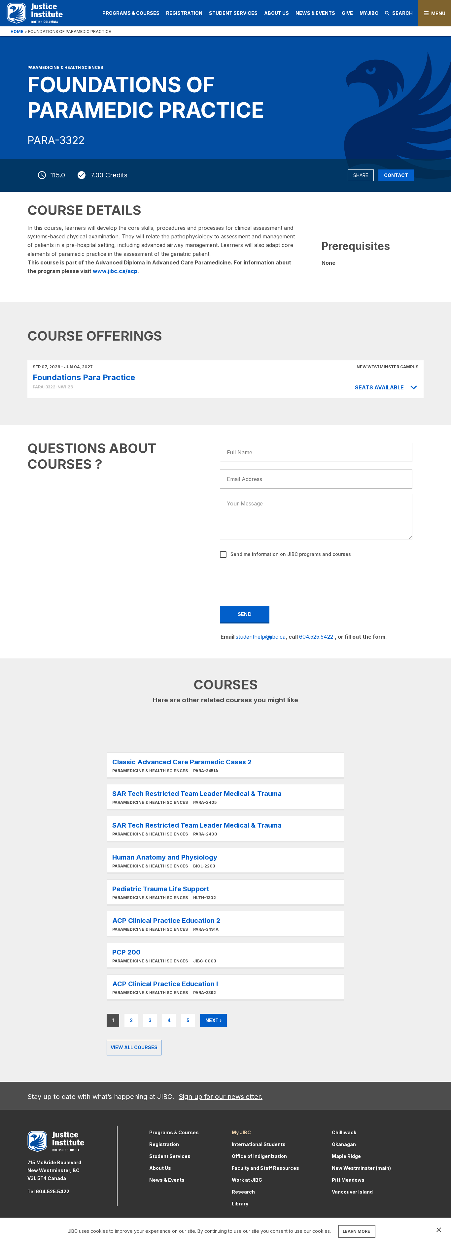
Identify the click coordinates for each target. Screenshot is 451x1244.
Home (17, 31)
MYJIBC (369, 13)
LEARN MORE (356, 1231)
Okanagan (344, 1144)
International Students (259, 1144)
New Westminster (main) (361, 1168)
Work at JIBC (247, 1180)
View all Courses (134, 1047)
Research (243, 1192)
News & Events (315, 13)
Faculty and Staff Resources (265, 1168)
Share (360, 175)
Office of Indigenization (259, 1156)
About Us (276, 13)
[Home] (35, 13)
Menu (438, 13)
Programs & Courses (130, 13)
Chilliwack (344, 1132)
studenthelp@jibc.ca (261, 636)
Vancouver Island (352, 1192)
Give (347, 13)
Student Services (233, 13)
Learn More (225, 765)
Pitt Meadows (348, 1180)
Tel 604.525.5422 (48, 1191)
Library (240, 1203)
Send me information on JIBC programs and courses (290, 554)
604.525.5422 (317, 636)
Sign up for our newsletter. (220, 1097)
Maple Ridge (346, 1156)
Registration (184, 13)
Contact (396, 175)
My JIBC (241, 1132)
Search (402, 13)
